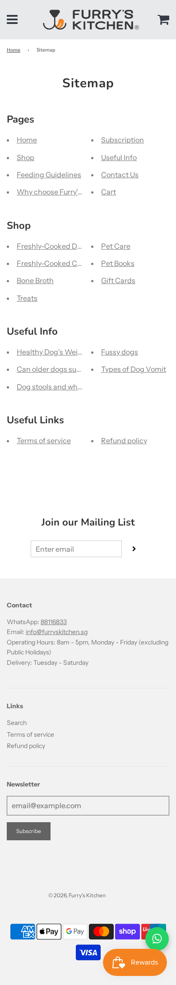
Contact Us (120, 174)
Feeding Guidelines (49, 174)
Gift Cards (118, 280)
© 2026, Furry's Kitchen (77, 895)
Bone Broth (35, 280)
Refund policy (124, 440)
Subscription (122, 139)
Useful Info (119, 157)
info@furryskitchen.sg (57, 632)
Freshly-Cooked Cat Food (59, 263)
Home (13, 50)
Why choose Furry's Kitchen (63, 191)
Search (17, 723)
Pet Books (117, 263)
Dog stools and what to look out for (74, 386)
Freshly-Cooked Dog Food (60, 246)
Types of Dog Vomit (133, 369)
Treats (27, 298)
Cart (108, 191)
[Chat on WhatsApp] (157, 939)
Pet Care (115, 246)
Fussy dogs (119, 351)
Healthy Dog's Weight (53, 351)
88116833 (54, 622)
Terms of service (44, 440)
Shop (25, 157)
